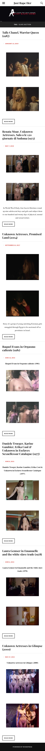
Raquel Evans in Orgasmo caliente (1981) (18, 348)
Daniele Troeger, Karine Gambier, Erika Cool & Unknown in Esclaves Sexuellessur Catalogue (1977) (21, 449)
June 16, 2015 (10, 358)
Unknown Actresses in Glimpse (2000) (22, 647)
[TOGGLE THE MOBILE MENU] (3, 3)
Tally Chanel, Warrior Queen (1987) (20, 34)
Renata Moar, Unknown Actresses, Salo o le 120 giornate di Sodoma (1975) (18, 135)
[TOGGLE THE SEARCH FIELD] (41, 3)
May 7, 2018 (9, 146)
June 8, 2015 (9, 461)
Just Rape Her (22, 3)
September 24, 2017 (12, 245)
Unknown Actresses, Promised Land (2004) (22, 235)
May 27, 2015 (10, 657)
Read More (8, 121)
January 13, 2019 (11, 43)
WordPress (27, 747)
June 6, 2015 (9, 562)
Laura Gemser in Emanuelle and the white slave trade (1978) (22, 552)
